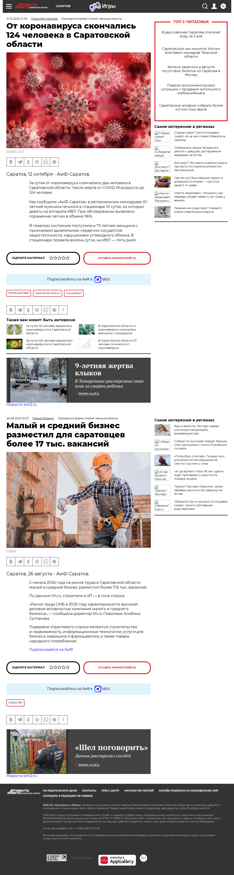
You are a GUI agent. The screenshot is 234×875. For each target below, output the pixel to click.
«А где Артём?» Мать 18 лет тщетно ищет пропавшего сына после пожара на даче (199, 475)
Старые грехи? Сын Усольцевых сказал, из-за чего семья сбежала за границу (199, 136)
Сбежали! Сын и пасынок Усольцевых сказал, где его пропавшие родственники (201, 505)
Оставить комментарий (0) (117, 258)
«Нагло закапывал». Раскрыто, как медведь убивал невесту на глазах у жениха (199, 196)
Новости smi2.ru (21, 404)
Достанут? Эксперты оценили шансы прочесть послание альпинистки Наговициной (200, 166)
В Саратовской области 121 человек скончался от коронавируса (117, 344)
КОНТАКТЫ (89, 790)
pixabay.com (15, 151)
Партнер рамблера (82, 857)
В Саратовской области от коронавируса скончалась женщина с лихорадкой (117, 329)
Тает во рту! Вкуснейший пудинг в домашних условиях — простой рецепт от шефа (198, 181)
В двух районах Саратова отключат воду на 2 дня (191, 34)
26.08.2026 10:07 (17, 418)
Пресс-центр (110, 790)
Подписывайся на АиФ (51, 649)
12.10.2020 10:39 (16, 18)
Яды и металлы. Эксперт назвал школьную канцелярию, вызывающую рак (196, 429)
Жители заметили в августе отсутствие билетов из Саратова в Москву (191, 71)
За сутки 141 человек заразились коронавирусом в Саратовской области (49, 329)
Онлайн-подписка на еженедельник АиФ (188, 790)
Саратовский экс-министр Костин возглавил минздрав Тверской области (191, 53)
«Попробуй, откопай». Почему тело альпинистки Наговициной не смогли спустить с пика (199, 460)
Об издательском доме (60, 790)
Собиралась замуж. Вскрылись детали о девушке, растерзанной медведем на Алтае (197, 151)
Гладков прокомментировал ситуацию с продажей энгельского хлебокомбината (191, 89)
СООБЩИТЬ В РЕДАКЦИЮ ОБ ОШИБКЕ (68, 795)
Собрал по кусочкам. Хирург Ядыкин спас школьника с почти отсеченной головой (200, 444)
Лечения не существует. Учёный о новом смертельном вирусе (198, 209)
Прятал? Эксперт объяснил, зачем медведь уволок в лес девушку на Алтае (198, 490)
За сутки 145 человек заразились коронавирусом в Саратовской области (49, 344)
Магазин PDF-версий (139, 790)
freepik (11, 550)
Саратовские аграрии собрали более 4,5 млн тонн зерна (191, 107)
